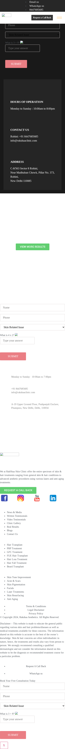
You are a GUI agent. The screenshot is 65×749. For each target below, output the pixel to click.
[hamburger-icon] (59, 17)
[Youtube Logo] (37, 498)
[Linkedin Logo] (53, 498)
